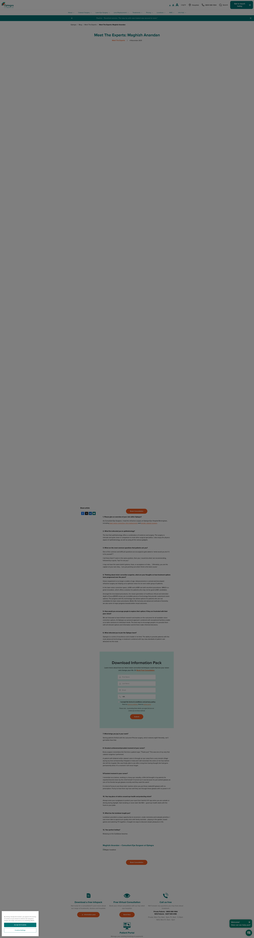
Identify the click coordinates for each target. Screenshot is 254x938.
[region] (20, 923)
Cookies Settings (20, 930)
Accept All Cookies (20, 925)
